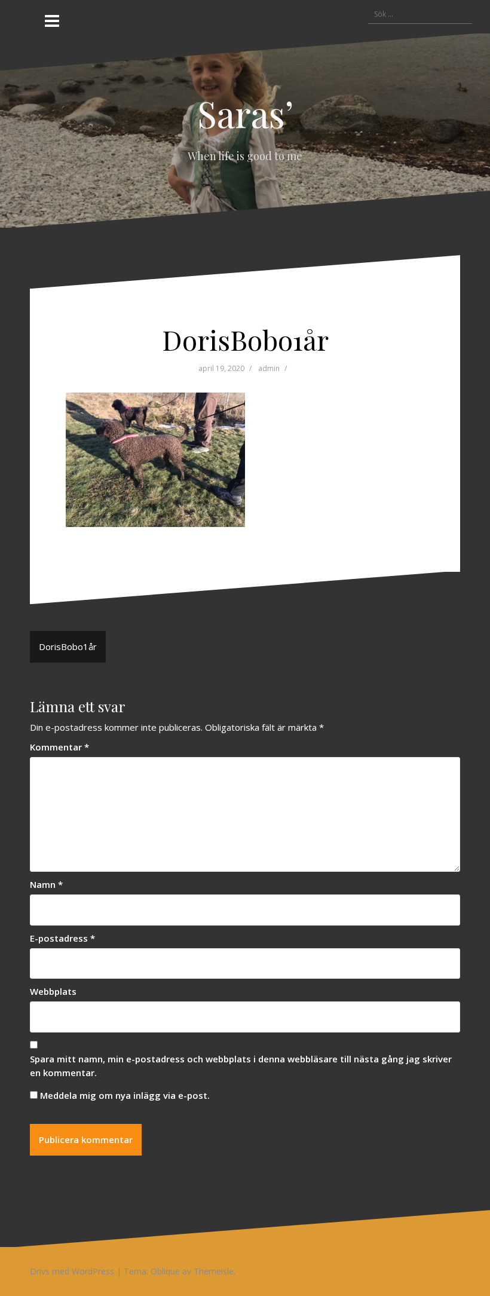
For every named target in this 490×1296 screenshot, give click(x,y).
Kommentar (59, 747)
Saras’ (245, 113)
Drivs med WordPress (72, 1271)
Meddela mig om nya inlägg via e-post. (125, 1095)
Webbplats (53, 991)
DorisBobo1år (68, 646)
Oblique (165, 1271)
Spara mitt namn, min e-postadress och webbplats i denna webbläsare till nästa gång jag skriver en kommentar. (241, 1066)
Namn (46, 884)
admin (269, 368)
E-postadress (62, 938)
